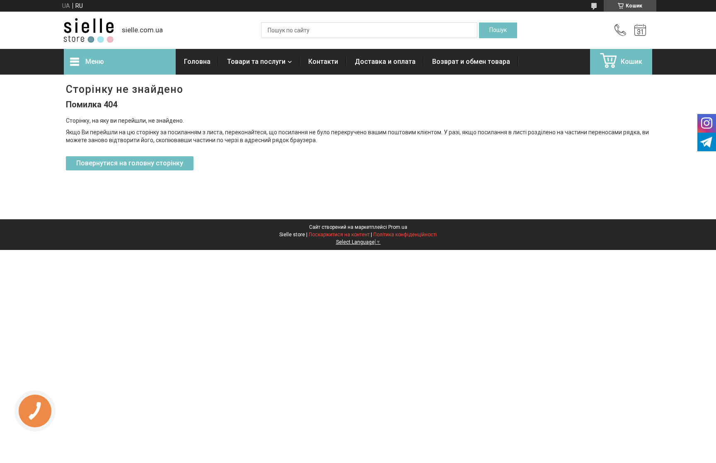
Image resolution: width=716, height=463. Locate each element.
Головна (197, 61)
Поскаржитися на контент (339, 235)
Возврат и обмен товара (471, 61)
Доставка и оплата (385, 61)
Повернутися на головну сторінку (129, 163)
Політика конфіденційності (405, 235)
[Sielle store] (89, 30)
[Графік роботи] (640, 30)
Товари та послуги (256, 61)
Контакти (323, 61)
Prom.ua (397, 227)
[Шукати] (498, 30)
